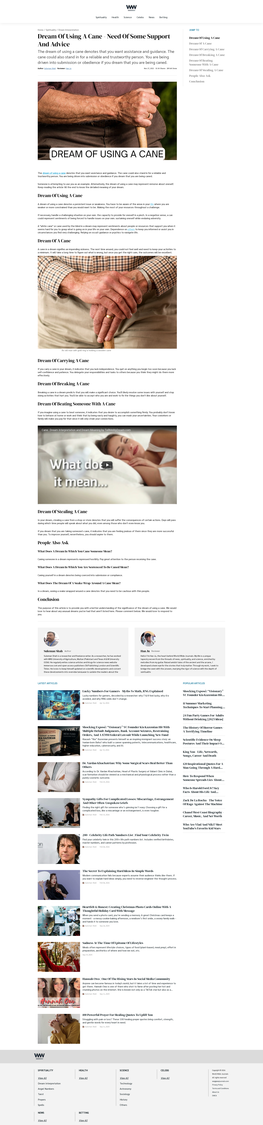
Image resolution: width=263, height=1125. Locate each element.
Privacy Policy (217, 1085)
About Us (215, 1092)
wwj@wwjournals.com (220, 1081)
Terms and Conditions (220, 1088)
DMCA (214, 1096)
